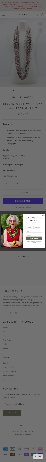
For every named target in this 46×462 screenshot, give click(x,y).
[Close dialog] (43, 215)
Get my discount (34, 238)
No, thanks (34, 245)
